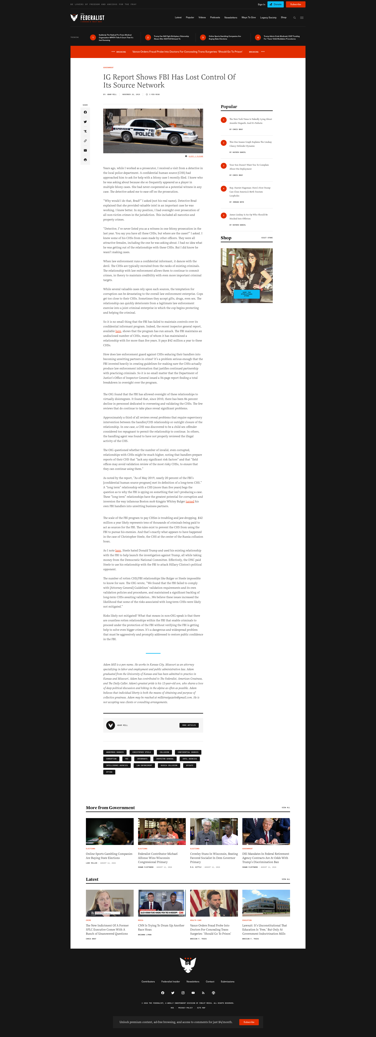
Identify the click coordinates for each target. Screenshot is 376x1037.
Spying (109, 772)
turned (190, 501)
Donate (278, 4)
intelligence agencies (117, 765)
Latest (92, 879)
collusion (164, 752)
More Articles (189, 725)
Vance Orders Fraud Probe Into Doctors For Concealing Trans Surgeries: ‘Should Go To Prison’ (210, 930)
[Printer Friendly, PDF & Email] (85, 160)
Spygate (189, 765)
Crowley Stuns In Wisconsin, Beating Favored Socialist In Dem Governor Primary (214, 858)
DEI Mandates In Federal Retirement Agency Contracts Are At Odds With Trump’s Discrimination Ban (265, 858)
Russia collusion (169, 765)
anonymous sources (115, 752)
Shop (226, 238)
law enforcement (144, 765)
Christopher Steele (141, 752)
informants (142, 759)
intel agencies (190, 759)
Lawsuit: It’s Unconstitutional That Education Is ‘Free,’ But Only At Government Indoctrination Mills (264, 930)
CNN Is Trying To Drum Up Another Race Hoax (161, 927)
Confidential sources (188, 752)
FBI (126, 759)
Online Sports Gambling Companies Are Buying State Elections (109, 856)
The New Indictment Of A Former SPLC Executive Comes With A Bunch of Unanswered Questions (107, 930)
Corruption (111, 759)
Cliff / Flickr (196, 156)
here (118, 331)
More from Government (110, 807)
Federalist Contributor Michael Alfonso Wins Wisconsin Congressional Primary (158, 858)
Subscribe (295, 4)
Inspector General (165, 759)
